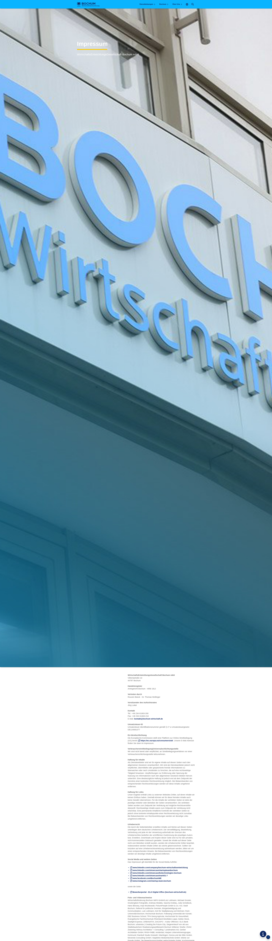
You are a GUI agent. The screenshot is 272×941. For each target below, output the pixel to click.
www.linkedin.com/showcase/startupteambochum (155, 870)
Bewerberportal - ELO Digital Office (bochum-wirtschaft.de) (159, 892)
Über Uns (176, 4)
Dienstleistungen (146, 4)
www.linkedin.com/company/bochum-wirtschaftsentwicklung (160, 867)
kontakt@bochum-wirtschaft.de (148, 719)
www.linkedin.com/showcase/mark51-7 (150, 876)
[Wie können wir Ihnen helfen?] (263, 934)
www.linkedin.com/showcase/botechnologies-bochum (156, 873)
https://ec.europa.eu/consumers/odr (157, 741)
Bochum (162, 4)
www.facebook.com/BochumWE (147, 878)
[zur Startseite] (88, 4)
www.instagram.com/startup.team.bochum (151, 881)
